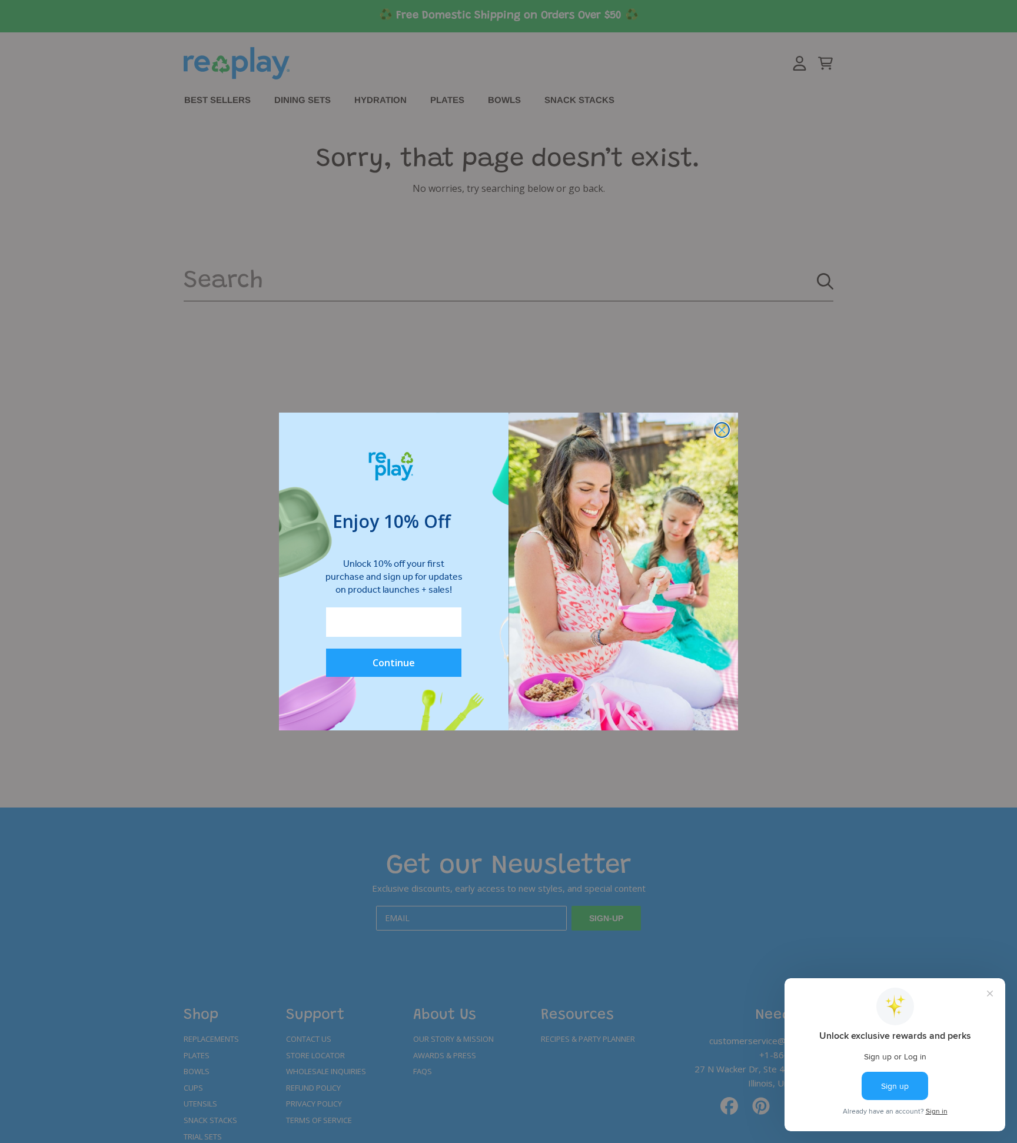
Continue (394, 662)
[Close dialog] (721, 430)
